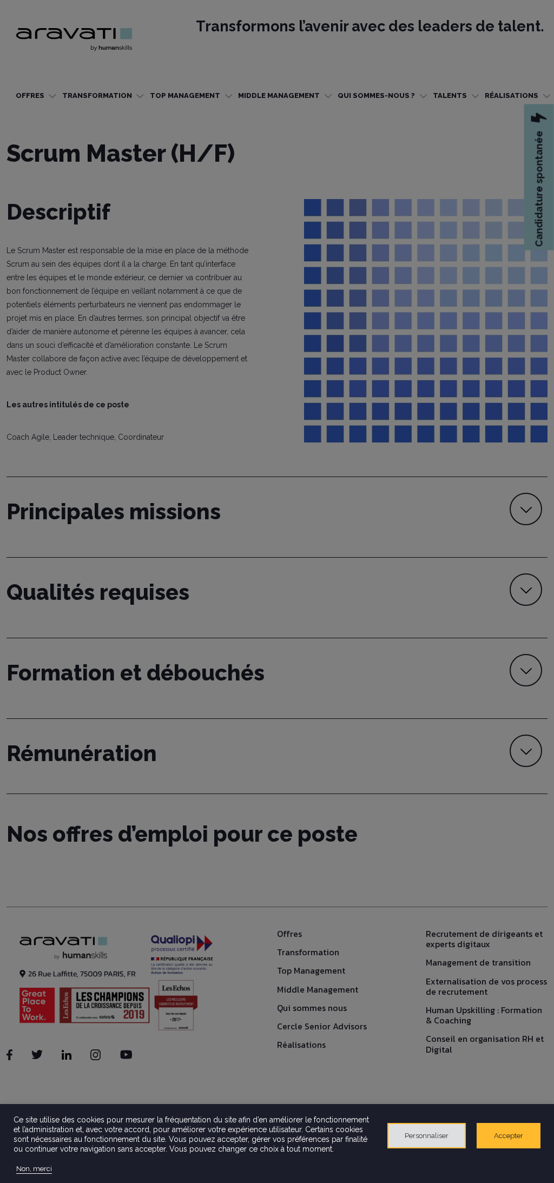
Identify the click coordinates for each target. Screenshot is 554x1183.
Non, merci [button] (34, 1168)
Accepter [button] (508, 1136)
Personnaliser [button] (427, 1136)
